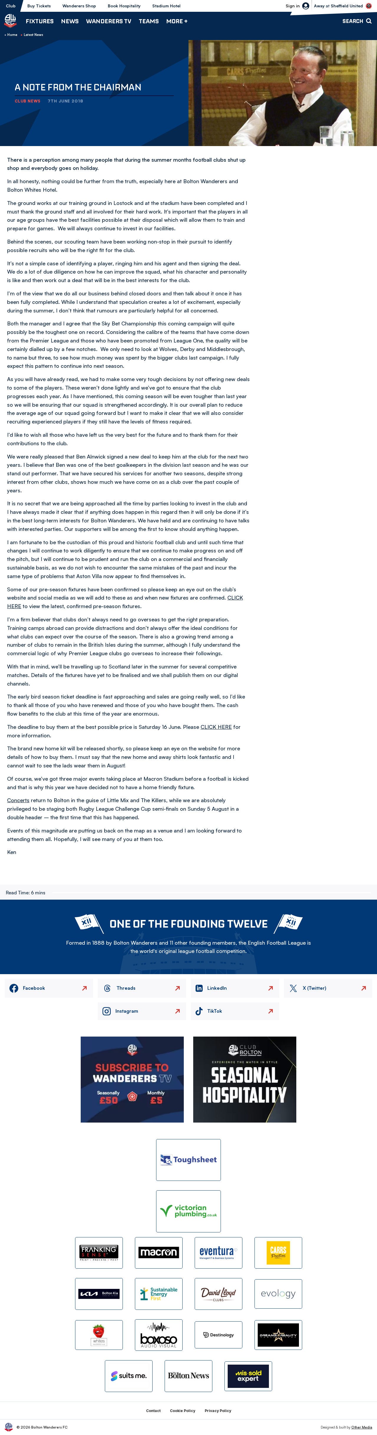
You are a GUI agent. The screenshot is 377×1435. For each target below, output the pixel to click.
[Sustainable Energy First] (159, 1294)
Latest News (33, 35)
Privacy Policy (218, 1410)
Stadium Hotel (166, 5)
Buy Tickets (39, 5)
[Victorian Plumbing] (188, 1211)
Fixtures (40, 21)
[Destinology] (218, 1334)
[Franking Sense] (99, 1253)
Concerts (18, 800)
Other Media (361, 1427)
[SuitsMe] (129, 1376)
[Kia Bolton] (99, 1294)
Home (12, 35)
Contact (153, 1410)
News (70, 21)
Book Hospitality (124, 5)
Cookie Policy (182, 1410)
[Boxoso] (159, 1335)
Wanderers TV (108, 21)
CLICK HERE (216, 727)
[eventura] (218, 1253)
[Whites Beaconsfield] (99, 1335)
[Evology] (278, 1294)
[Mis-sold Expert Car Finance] (248, 1376)
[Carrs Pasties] (278, 1253)
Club (11, 5)
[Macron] (159, 1253)
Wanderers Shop (79, 5)
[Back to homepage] (10, 21)
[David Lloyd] (218, 1294)
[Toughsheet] (188, 1160)
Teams (149, 21)
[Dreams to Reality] (278, 1335)
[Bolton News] (188, 1376)
